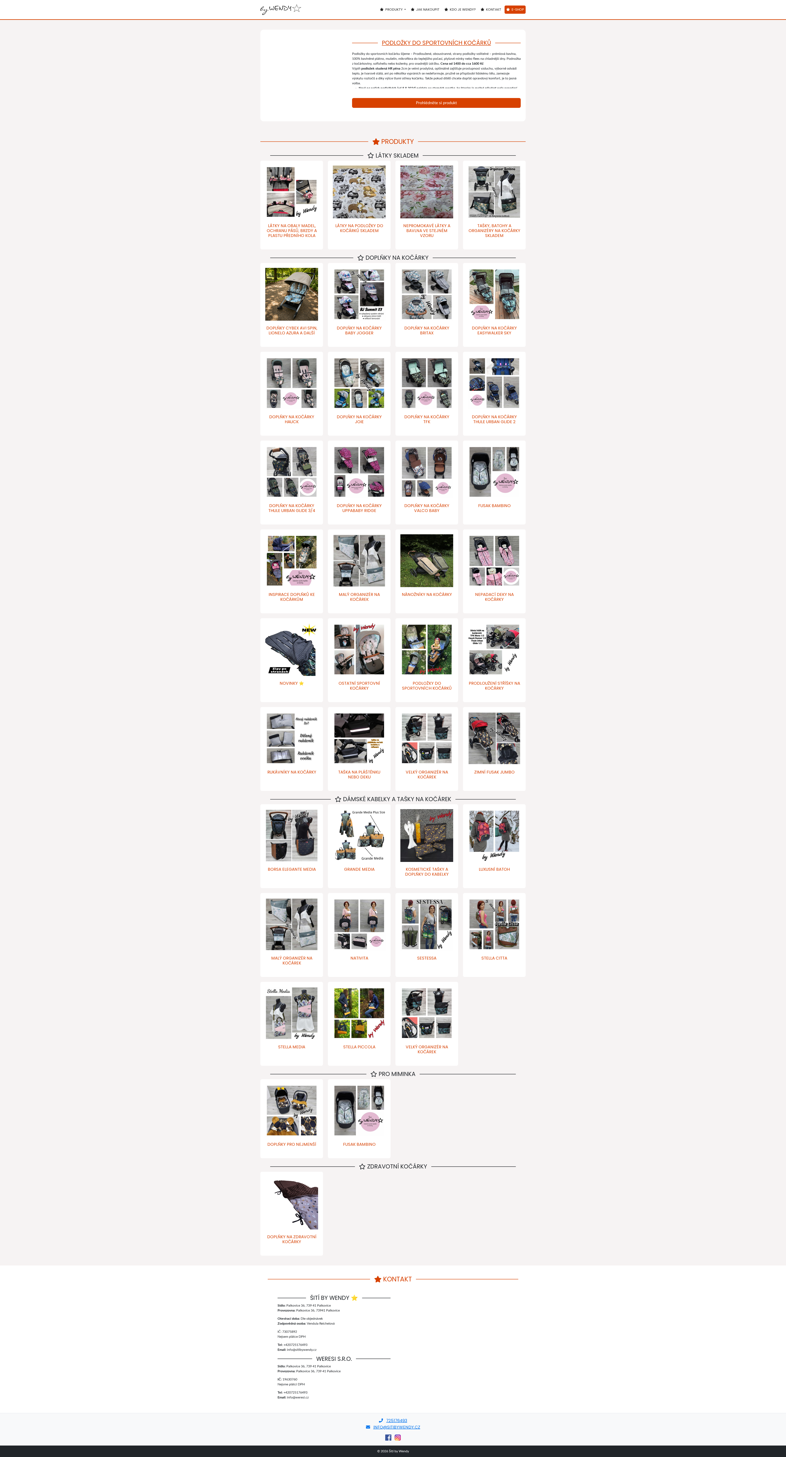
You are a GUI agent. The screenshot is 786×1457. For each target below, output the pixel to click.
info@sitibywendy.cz (396, 1427)
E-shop (518, 9)
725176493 (396, 1420)
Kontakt (493, 9)
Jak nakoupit (427, 9)
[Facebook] (388, 1437)
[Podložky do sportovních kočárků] (306, 75)
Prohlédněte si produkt (436, 103)
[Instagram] (398, 1437)
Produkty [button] (394, 9)
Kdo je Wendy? (463, 9)
